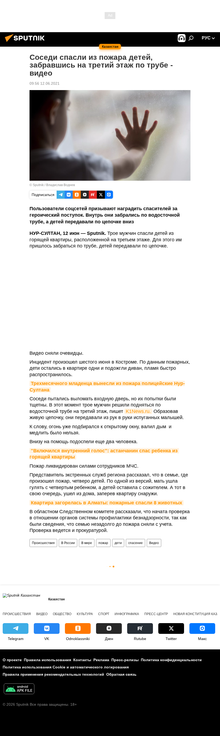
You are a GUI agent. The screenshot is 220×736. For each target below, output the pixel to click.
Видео (154, 543)
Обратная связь (121, 674)
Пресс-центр (156, 614)
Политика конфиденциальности (171, 660)
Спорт (103, 614)
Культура (85, 614)
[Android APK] (19, 689)
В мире (86, 543)
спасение (135, 543)
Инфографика (127, 614)
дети (118, 543)
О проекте (12, 660)
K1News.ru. (138, 411)
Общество (62, 614)
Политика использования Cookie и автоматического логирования (66, 667)
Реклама (101, 660)
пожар (103, 543)
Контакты (82, 660)
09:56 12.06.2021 (45, 83)
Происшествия (43, 543)
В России (68, 543)
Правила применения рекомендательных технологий (53, 674)
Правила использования (47, 660)
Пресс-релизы (125, 660)
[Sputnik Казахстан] (26, 42)
